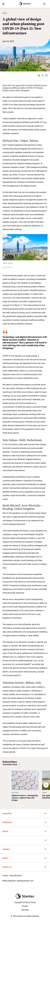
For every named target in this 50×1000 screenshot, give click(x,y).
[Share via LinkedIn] (39, 75)
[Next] (46, 785)
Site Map (25, 910)
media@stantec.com (25, 881)
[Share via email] (46, 75)
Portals (25, 906)
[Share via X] (43, 75)
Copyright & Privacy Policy (25, 902)
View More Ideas (10, 764)
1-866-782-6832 (15, 876)
